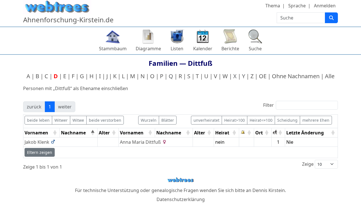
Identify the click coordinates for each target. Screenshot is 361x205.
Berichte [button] (230, 48)
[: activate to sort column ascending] (246, 133)
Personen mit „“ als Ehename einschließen (75, 88)
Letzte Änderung (305, 133)
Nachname (73, 133)
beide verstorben (105, 120)
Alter (104, 133)
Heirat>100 (234, 120)
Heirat (222, 133)
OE (263, 76)
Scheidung (287, 120)
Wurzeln (149, 120)
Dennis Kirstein (268, 190)
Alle (329, 76)
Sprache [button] (297, 6)
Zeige (308, 164)
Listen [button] (177, 48)
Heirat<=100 (261, 120)
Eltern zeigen (39, 152)
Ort (259, 133)
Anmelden (325, 6)
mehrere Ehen (315, 120)
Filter (268, 105)
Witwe (78, 120)
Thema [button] (272, 6)
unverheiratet (206, 120)
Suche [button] (255, 48)
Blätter (167, 120)
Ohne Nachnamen (296, 76)
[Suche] (331, 17)
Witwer (61, 120)
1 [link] (50, 107)
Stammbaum (113, 48)
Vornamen (36, 133)
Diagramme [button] (148, 48)
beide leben (38, 120)
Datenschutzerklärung (181, 199)
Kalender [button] (202, 48)
